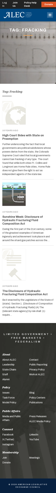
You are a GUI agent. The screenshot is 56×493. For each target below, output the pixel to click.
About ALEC (9, 359)
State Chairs (9, 369)
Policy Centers (37, 397)
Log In (4, 4)
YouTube (34, 439)
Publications (36, 402)
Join (4, 457)
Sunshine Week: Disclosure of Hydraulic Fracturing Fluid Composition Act (22, 220)
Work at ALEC (37, 374)
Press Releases (38, 416)
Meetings (34, 457)
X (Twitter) (8, 439)
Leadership (8, 364)
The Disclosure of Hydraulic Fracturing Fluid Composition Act (25, 292)
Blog (32, 392)
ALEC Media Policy (39, 421)
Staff (5, 374)
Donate (48, 4)
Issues (5, 392)
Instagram (8, 444)
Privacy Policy (37, 369)
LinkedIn (33, 434)
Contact (33, 359)
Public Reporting (38, 364)
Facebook (8, 434)
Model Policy (9, 402)
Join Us (15, 4)
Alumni (5, 379)
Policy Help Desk (30, 4)
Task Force (8, 397)
